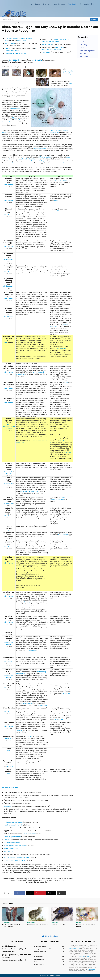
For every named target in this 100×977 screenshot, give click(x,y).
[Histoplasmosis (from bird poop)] (87, 914)
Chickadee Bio (8, 260)
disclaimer (92, 969)
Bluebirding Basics (9, 946)
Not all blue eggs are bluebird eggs (16, 857)
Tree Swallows (54, 132)
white (56, 201)
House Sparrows (54, 130)
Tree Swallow (63, 535)
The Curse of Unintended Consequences (11, 925)
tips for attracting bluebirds (29, 159)
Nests (19, 40)
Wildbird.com (8, 851)
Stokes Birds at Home (12, 843)
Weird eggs (46, 52)
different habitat (44, 157)
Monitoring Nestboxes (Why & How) (15, 949)
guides (17, 90)
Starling (21, 120)
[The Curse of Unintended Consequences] (13, 914)
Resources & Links (8, 952)
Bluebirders (54, 922)
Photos (10, 184)
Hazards (78, 922)
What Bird (7, 806)
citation (89, 956)
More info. (61, 163)
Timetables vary (15, 108)
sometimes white (61, 180)
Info (8, 751)
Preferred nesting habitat (13, 822)
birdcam (15, 118)
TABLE (7, 48)
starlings (41, 161)
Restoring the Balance (59, 925)
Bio (5, 184)
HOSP (66, 382)
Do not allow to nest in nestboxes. (31, 442)
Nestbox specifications (12, 837)
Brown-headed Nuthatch (29, 491)
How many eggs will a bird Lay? (15, 860)
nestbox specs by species (51, 49)
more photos (10, 427)
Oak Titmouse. (31, 650)
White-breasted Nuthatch (58, 499)
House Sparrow (60, 348)
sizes (10, 159)
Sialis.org (82, 956)
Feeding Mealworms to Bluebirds (14, 960)
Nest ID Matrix (13, 60)
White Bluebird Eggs (11, 848)
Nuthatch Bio (8, 471)
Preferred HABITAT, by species (15, 53)
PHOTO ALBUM (10, 43)
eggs (70, 83)
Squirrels (10, 767)
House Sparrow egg (59, 325)
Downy (30, 736)
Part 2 (62, 47)
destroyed (67, 453)
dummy (19, 730)
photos (6, 426)
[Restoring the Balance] (62, 914)
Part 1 (57, 47)
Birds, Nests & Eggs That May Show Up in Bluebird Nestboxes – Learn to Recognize (16, 955)
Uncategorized (6, 922)
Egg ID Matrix (37, 60)
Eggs (24, 40)
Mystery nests (47, 44)
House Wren (11, 163)
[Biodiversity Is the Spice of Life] (38, 914)
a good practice (40, 149)
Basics (3, 23)
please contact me (74, 948)
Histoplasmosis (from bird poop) (85, 925)
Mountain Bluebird (29, 834)
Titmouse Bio (8, 643)
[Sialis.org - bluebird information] (14, 13)
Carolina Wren (26, 703)
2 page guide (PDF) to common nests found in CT (55, 40)
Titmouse (12, 122)
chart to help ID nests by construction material (68, 74)
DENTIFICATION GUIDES (10, 788)
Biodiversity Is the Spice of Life (37, 925)
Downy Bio (8, 738)
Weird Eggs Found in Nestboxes (15, 846)
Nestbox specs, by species (13, 825)
